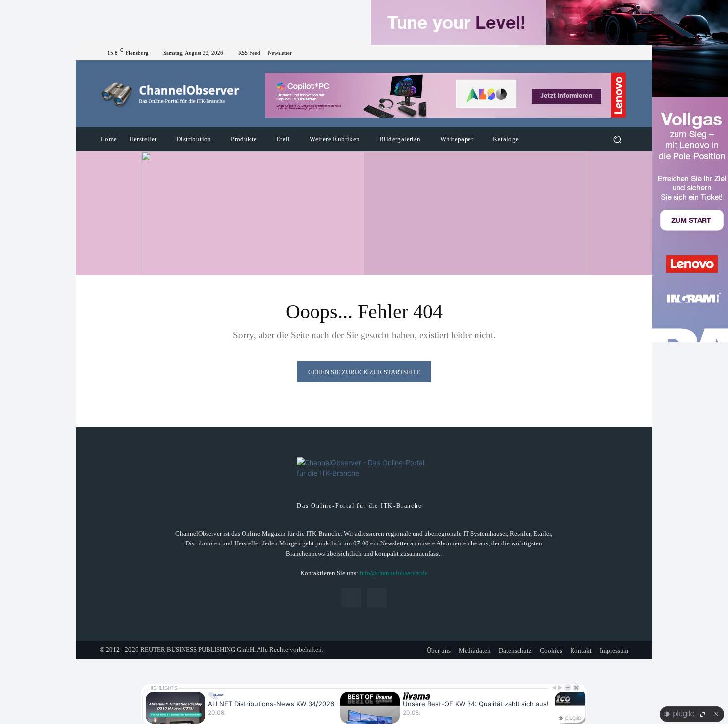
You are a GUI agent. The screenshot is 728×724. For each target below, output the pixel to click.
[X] (622, 53)
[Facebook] (611, 53)
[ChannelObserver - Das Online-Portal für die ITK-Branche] (171, 94)
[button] (616, 139)
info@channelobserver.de (394, 573)
